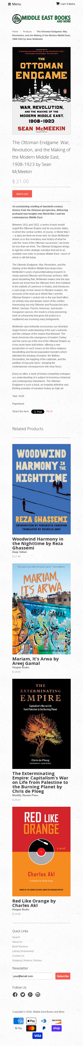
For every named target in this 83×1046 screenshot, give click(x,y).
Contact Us (18, 955)
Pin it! (49, 411)
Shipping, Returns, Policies (27, 960)
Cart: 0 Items (68, 4)
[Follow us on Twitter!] (23, 996)
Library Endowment (23, 951)
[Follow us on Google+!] (31, 996)
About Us (17, 942)
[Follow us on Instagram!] (38, 996)
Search (16, 937)
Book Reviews (20, 946)
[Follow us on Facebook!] (16, 996)
